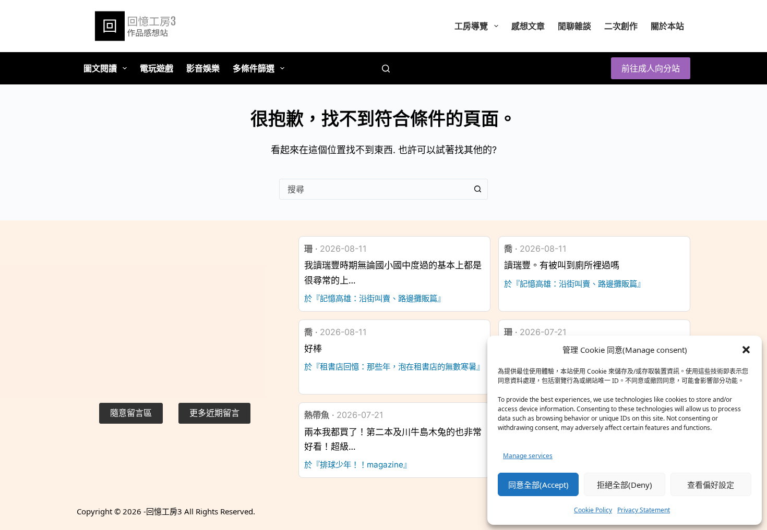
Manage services (528, 455)
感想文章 (528, 26)
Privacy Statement (643, 510)
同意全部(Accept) (538, 484)
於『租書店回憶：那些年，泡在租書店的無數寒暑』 (394, 367)
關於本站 (667, 26)
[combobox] (374, 189)
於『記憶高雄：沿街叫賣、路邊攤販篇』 (374, 298)
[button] (746, 349)
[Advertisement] (174, 309)
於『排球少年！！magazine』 (357, 465)
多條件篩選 (253, 68)
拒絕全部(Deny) (624, 484)
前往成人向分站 (650, 68)
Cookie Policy (593, 510)
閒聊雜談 (574, 26)
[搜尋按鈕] (477, 189)
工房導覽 (471, 26)
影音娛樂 (203, 68)
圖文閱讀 (100, 68)
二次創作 (621, 26)
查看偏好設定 (710, 484)
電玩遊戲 (156, 68)
